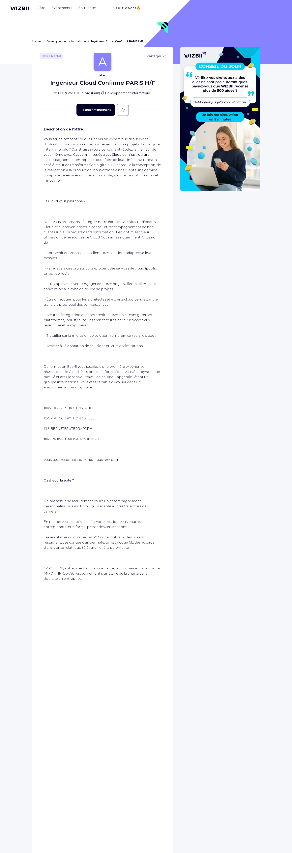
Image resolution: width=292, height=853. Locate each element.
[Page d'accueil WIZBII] (19, 8)
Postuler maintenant (95, 110)
